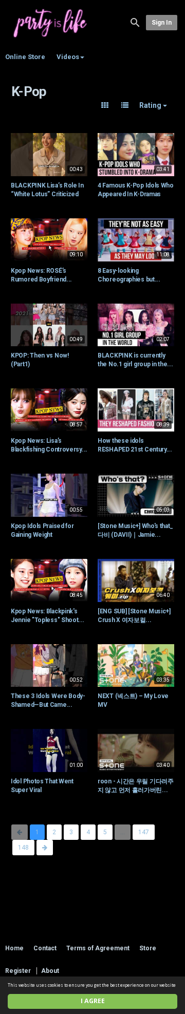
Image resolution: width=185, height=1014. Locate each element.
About (50, 970)
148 (23, 847)
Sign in (162, 22)
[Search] (135, 22)
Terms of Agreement (98, 948)
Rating (151, 105)
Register (18, 970)
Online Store (25, 57)
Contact (45, 948)
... (122, 832)
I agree (93, 1001)
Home (14, 948)
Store (147, 948)
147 (143, 832)
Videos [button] (68, 57)
